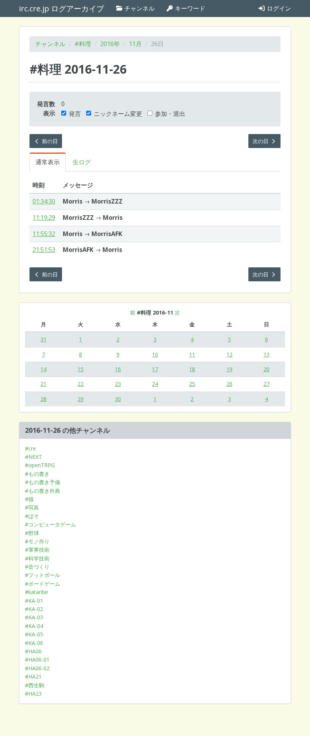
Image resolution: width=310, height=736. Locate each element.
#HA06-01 (37, 659)
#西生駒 (34, 685)
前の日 (49, 141)
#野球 (32, 533)
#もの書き (37, 473)
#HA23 (33, 693)
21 (43, 383)
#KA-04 (34, 626)
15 (81, 369)
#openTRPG (40, 465)
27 (267, 383)
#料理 (82, 44)
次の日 (261, 141)
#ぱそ (32, 516)
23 (118, 383)
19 (229, 369)
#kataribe (36, 592)
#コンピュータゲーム (50, 524)
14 (43, 369)
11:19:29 (44, 217)
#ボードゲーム (42, 583)
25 (192, 383)
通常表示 (48, 162)
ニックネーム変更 (118, 114)
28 (43, 399)
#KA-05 (34, 634)
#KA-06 (34, 643)
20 (267, 369)
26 (229, 383)
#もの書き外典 (42, 490)
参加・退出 (170, 114)
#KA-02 (34, 609)
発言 (75, 114)
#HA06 (33, 651)
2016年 (110, 44)
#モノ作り (37, 541)
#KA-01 (34, 600)
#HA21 (33, 676)
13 (267, 354)
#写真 (32, 507)
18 (192, 369)
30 (118, 399)
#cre (30, 448)
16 (118, 369)
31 (43, 339)
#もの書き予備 (42, 482)
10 (155, 354)
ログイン (278, 8)
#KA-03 (34, 617)
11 (192, 354)
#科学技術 (37, 558)
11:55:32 (44, 234)
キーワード (189, 8)
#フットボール (42, 575)
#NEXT (33, 456)
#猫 (29, 499)
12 (229, 354)
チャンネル (139, 8)
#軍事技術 (37, 549)
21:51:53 (44, 249)
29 (81, 399)
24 (155, 383)
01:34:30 (44, 201)
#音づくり (37, 566)
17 (155, 369)
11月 (135, 44)
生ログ (82, 162)
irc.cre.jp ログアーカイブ (61, 8)
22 (81, 383)
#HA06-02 (37, 668)
